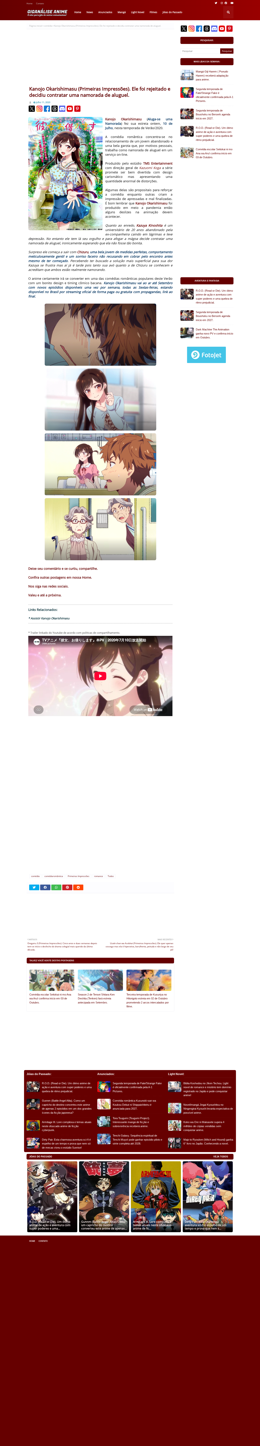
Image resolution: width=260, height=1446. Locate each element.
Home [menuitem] (77, 12)
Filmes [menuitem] (153, 12)
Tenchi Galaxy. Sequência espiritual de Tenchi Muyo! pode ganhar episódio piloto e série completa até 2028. (137, 1139)
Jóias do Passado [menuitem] (172, 12)
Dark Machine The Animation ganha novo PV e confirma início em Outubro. (214, 333)
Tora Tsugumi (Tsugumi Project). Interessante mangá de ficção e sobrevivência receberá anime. (131, 1122)
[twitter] (216, 3)
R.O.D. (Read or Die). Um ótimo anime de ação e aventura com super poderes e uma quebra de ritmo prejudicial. (214, 133)
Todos (111, 876)
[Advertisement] (100, 59)
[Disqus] (100, 824)
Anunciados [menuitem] (105, 12)
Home (30, 4)
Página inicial (35, 25)
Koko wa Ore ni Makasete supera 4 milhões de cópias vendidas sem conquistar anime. (203, 1126)
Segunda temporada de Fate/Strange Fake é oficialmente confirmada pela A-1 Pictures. (214, 95)
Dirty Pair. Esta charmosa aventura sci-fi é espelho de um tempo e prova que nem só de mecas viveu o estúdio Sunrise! (66, 1143)
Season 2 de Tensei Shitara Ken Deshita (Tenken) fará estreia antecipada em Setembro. (96, 998)
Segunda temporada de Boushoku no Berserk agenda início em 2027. (213, 114)
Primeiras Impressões (78, 876)
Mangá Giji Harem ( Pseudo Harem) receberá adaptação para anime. (212, 75)
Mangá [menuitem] (122, 12)
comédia (48, 25)
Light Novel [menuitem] (137, 12)
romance (98, 876)
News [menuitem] (89, 12)
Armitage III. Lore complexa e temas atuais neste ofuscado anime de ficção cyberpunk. (66, 1126)
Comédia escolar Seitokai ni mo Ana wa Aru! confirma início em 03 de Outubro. (50, 998)
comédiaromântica (53, 876)
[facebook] (226, 3)
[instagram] (222, 3)
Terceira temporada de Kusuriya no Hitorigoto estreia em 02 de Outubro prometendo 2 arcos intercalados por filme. (147, 1000)
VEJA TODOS (220, 1156)
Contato (40, 4)
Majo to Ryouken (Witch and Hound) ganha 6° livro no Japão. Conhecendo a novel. (208, 1141)
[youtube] (231, 3)
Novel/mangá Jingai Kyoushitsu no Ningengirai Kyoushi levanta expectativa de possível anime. (208, 1108)
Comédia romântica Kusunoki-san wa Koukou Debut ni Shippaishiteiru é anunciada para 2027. (134, 1104)
